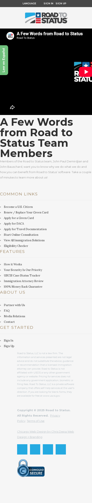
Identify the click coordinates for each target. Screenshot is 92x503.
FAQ (7, 311)
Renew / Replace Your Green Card (26, 212)
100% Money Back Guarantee (23, 287)
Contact (9, 322)
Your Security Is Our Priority (23, 270)
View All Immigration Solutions (24, 240)
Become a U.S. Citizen (18, 207)
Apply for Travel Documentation (25, 229)
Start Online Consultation (21, 235)
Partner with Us (14, 305)
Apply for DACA (14, 223)
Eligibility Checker (16, 246)
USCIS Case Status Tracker (22, 275)
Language (28, 3)
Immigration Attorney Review (23, 281)
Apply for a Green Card (19, 218)
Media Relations (14, 316)
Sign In (48, 3)
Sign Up (60, 3)
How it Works (13, 264)
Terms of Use (36, 421)
